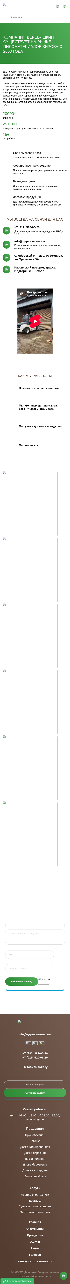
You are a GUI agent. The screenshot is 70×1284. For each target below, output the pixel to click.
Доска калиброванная (35, 1147)
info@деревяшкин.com (30, 241)
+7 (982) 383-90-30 (35, 1053)
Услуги (35, 1188)
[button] (17, 1281)
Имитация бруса (35, 1176)
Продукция (35, 1128)
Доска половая (35, 1158)
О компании (35, 1228)
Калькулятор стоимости (35, 1261)
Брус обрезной (35, 1135)
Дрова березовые (35, 1164)
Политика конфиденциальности (35, 1276)
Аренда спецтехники (35, 1194)
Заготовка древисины (35, 1212)
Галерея (35, 1254)
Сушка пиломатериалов (35, 1206)
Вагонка (35, 1141)
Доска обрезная (35, 1153)
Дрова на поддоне (35, 1170)
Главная (35, 1222)
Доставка (35, 1200)
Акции (35, 1248)
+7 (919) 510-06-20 (27, 227)
